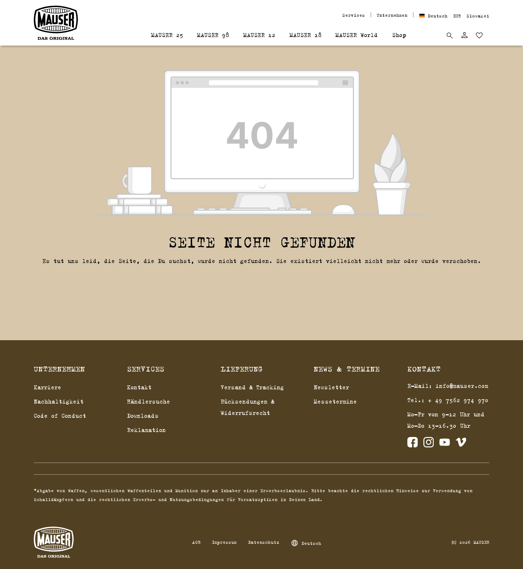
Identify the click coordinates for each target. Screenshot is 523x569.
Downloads (143, 415)
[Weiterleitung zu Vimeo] (461, 444)
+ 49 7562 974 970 (458, 400)
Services (353, 15)
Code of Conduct (60, 415)
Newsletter (331, 387)
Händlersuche (148, 401)
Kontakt (139, 387)
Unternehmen (392, 15)
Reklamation (146, 429)
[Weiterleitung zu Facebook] (412, 444)
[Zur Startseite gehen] (56, 23)
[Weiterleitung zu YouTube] (444, 444)
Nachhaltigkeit (59, 401)
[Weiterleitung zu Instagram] (428, 444)
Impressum (224, 542)
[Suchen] (449, 35)
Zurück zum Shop (261, 279)
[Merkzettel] (479, 35)
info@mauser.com (461, 385)
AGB (196, 542)
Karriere (47, 387)
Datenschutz (263, 542)
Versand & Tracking (252, 387)
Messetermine (335, 401)
